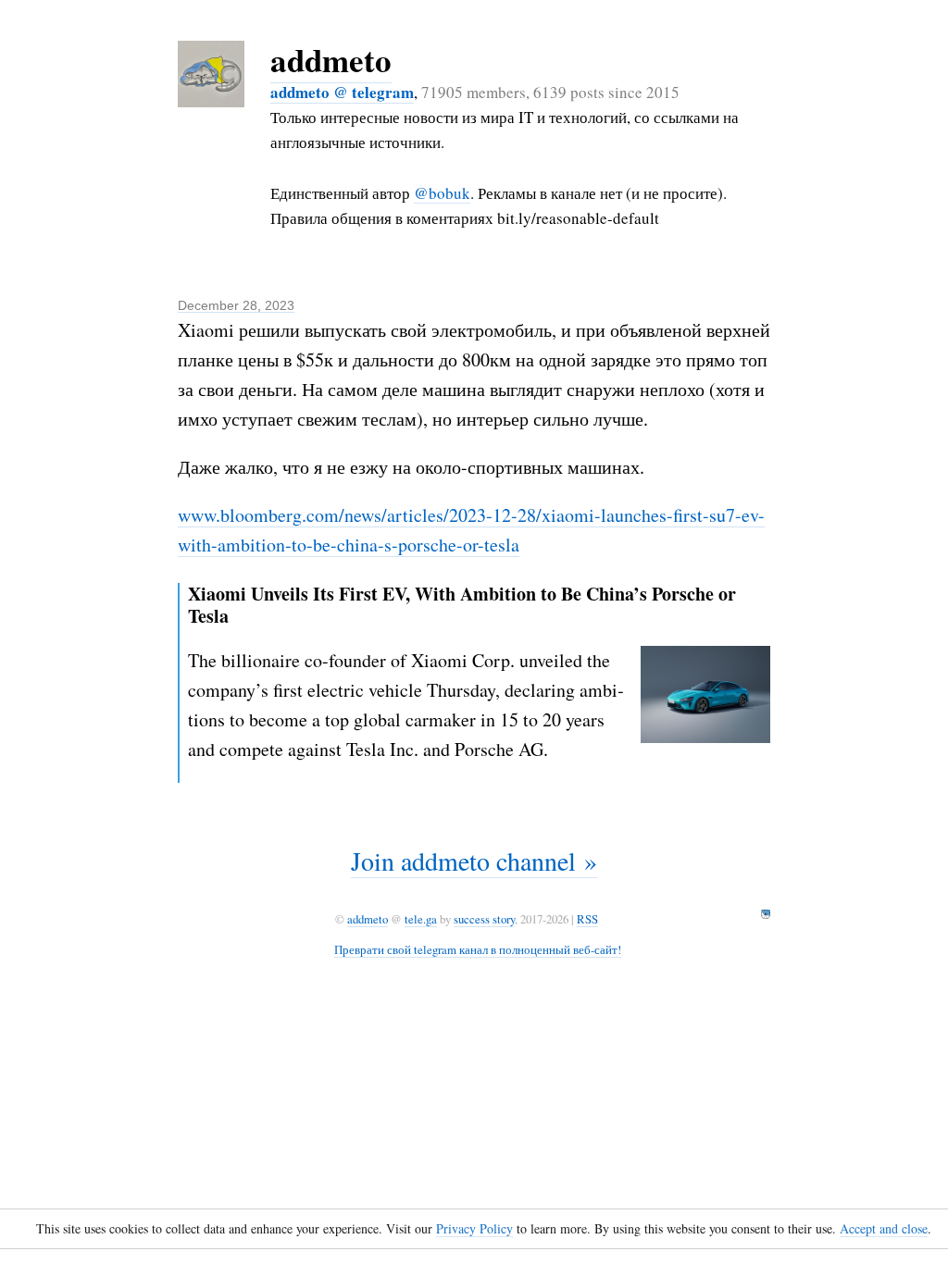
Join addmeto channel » (474, 860)
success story (484, 919)
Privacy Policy (474, 1228)
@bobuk (442, 193)
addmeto (331, 59)
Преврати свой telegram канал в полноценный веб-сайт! (477, 949)
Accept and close (884, 1228)
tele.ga (421, 919)
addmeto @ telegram (342, 92)
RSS (587, 919)
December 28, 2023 (236, 305)
